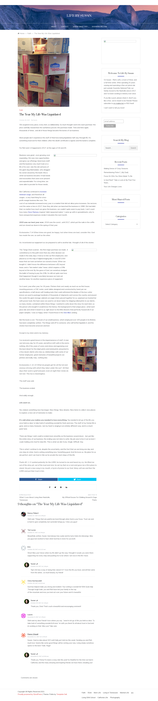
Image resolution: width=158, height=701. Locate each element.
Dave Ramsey (33, 212)
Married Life (124, 693)
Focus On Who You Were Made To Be (118, 176)
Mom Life (97, 693)
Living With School (88, 697)
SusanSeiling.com (99, 26)
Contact (65, 26)
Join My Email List (80, 26)
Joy (132, 693)
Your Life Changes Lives (113, 187)
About (54, 26)
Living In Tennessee (110, 693)
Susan (35, 120)
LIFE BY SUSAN (79, 16)
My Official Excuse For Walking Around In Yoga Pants (79, 498)
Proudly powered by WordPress (30, 694)
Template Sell (61, 694)
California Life (103, 697)
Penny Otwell (33, 634)
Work (90, 693)
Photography (115, 697)
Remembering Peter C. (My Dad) (116, 172)
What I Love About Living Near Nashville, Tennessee (34, 498)
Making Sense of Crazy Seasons (116, 168)
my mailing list (118, 103)
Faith (21, 110)
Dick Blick (67, 312)
